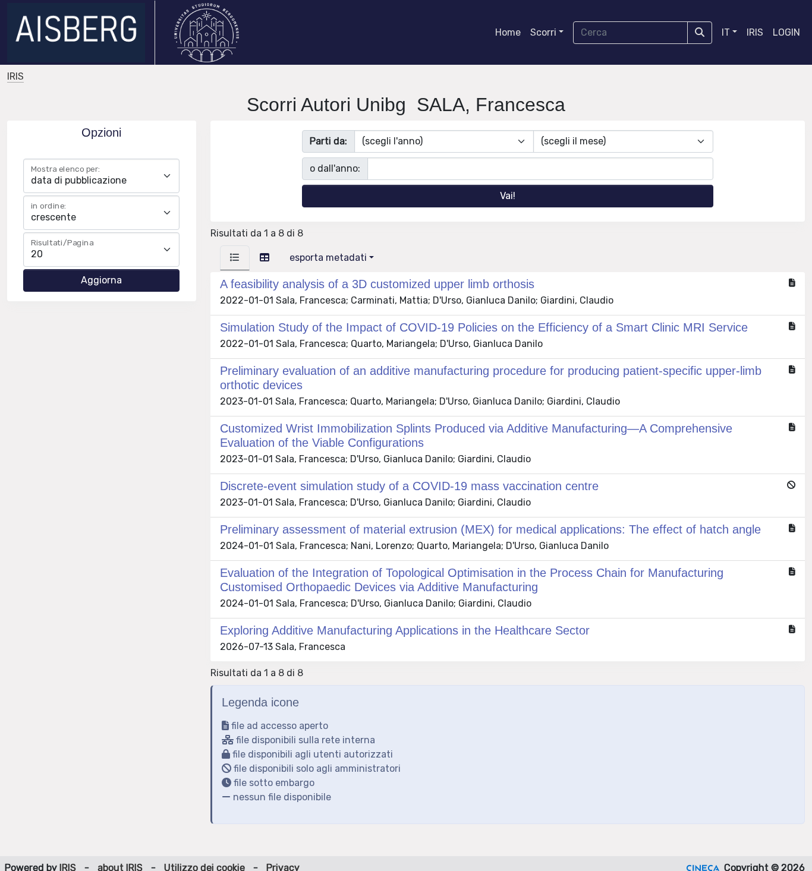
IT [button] (726, 32)
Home (508, 32)
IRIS (755, 32)
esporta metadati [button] (328, 257)
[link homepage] (81, 33)
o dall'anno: (335, 168)
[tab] (235, 257)
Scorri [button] (543, 32)
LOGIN (786, 32)
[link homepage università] (206, 33)
